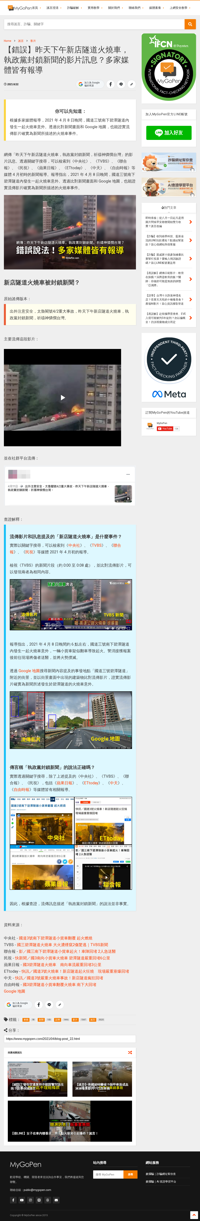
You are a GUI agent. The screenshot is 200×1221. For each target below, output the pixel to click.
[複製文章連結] (131, 84)
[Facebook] (13, 1200)
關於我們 (114, 8)
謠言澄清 (52, 8)
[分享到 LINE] (121, 84)
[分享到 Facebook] (110, 84)
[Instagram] (30, 1200)
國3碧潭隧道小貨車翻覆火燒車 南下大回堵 (59, 984)
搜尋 (130, 1174)
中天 (114, 783)
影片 (33, 40)
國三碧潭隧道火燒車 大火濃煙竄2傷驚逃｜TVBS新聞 (62, 944)
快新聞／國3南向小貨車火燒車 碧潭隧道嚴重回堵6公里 (62, 958)
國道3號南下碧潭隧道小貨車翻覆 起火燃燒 (55, 938)
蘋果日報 (64, 783)
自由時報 (21, 789)
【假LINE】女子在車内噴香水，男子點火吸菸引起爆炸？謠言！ (54, 1133)
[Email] (56, 1200)
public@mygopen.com (37, 1189)
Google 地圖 (29, 670)
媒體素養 (155, 8)
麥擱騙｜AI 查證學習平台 (161, 1181)
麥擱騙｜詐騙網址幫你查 (161, 1173)
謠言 (21, 40)
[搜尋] (190, 24)
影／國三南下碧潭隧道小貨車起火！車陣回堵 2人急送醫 (67, 951)
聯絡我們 (134, 8)
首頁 (35, 8)
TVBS (97, 545)
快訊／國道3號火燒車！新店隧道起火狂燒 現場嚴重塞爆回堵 (75, 971)
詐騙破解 (73, 8)
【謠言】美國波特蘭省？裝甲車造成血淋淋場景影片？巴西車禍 (102, 1086)
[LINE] (39, 1200)
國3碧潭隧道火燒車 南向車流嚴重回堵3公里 (62, 964)
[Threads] (47, 1200)
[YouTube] (22, 1200)
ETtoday (91, 783)
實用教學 (93, 8)
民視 (29, 552)
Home (7, 40)
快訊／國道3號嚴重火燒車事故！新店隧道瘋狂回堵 (59, 978)
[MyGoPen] (20, 8)
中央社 (74, 545)
